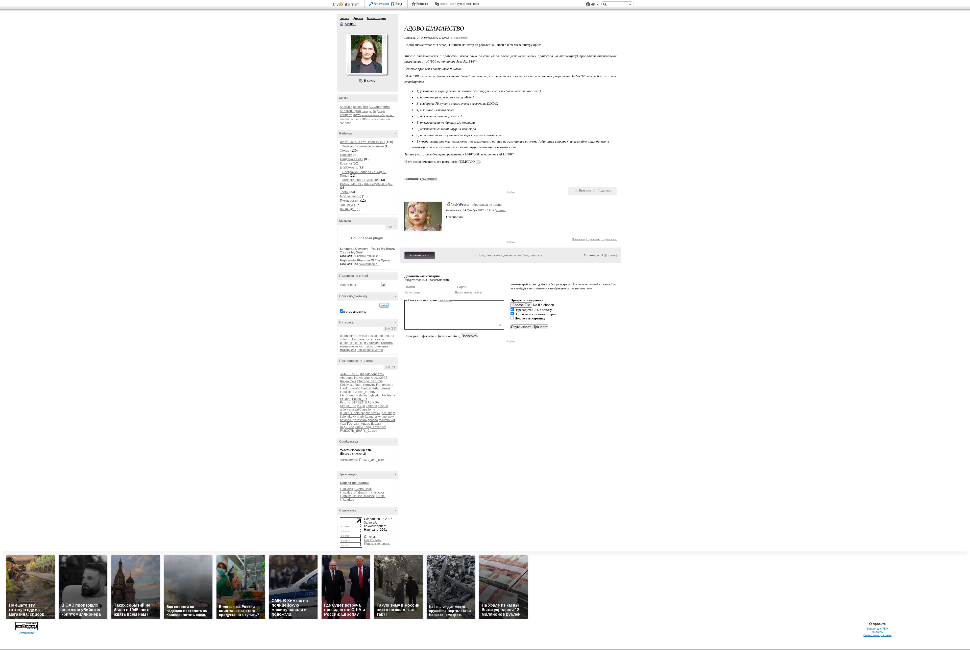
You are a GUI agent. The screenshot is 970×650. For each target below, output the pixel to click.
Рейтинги (422, 4)
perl (380, 336)
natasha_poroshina (353, 420)
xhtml (343, 339)
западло (367, 111)
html (352, 336)
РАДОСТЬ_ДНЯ (351, 430)
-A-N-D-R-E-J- (349, 374)
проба (381, 115)
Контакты (877, 631)
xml (350, 339)
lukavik (351, 416)
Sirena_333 (348, 406)
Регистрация (381, 4)
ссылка (500, 210)
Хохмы (345, 150)
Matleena (388, 395)
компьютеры (349, 346)
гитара (371, 339)
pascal (372, 336)
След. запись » (532, 255)
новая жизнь (369, 115)
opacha (373, 420)
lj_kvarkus (347, 499)
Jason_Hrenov (365, 392)
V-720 (361, 406)
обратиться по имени (487, 204)
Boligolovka (348, 381)
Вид (595, 5)
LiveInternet (347, 4)
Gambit (355, 388)
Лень (372, 107)
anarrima (346, 107)
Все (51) (390, 367)
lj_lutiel (380, 496)
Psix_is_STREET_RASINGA (359, 402)
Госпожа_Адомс (358, 423)
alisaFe (383, 406)
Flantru (345, 388)
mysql (363, 336)
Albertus (364, 378)
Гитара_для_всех (371, 460)
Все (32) (390, 328)
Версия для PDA (877, 628)
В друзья (370, 81)
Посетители (372, 540)
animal (357, 107)
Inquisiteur (347, 392)
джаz (357, 111)
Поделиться (604, 190)
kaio (343, 416)
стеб (363, 119)
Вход (398, 4)
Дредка (376, 423)
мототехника (379, 346)
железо (382, 339)
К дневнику (508, 255)
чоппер (345, 122)
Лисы (359, 427)
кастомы (387, 343)
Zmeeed (371, 406)
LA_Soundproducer (353, 395)
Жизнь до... (348, 209)
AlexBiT (342, 24)
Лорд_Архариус (374, 427)
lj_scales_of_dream (353, 492)
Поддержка (588, 4)
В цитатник (609, 239)
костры (364, 346)
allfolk (344, 409)
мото (357, 115)
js (357, 336)
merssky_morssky (381, 416)
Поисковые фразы (377, 544)
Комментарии (376, 18)
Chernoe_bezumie (370, 381)
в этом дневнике (355, 311)
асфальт (360, 339)
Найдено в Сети (351, 159)
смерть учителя (349, 119)
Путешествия (349, 200)
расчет (389, 115)
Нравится (585, 190)
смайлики (445, 300)
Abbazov (378, 374)
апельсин (347, 111)
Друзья (358, 18)
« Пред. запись (485, 255)
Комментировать (419, 255)
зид (376, 111)
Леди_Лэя (347, 427)
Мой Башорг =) (350, 196)
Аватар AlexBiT (366, 54)
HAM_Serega (381, 388)
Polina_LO (359, 399)
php (386, 336)
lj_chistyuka (376, 492)
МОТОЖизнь (349, 168)
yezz (343, 423)
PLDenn (345, 399)
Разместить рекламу (877, 635)
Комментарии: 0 (367, 255)
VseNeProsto (460, 204)
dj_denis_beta (350, 413)
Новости (346, 155)
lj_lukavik (346, 489)
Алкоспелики (349, 460)
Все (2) (391, 227)
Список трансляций (354, 483)
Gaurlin (366, 388)
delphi (344, 336)
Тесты (344, 192)
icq (365, 107)
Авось (444, 4)
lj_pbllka (346, 496)
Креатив (346, 163)
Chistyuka (347, 385)
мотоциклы (348, 350)
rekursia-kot (387, 420)
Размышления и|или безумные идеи (366, 184)
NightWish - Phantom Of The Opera (365, 260)
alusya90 (355, 409)
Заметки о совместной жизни (363, 146)
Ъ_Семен (370, 430)
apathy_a (368, 409)
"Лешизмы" (348, 205)
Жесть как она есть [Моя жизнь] (362, 142)
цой (388, 119)
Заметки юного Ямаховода (361, 180)
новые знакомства (370, 350)
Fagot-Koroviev (364, 385)
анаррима (382, 107)
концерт (346, 115)
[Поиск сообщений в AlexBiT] (384, 305)
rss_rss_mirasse (363, 496)
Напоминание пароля (468, 292)
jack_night (388, 413)
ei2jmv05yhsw (370, 413)
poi (392, 336)
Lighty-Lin (374, 395)
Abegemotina (349, 378)
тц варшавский (376, 119)
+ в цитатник (459, 37)
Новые (611, 255)
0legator (366, 374)
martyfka (363, 416)
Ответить (578, 239)
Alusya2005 (379, 378)
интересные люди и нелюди (360, 343)
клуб (382, 111)
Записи (344, 18)
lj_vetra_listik (363, 489)
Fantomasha (384, 385)
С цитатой (593, 239)
